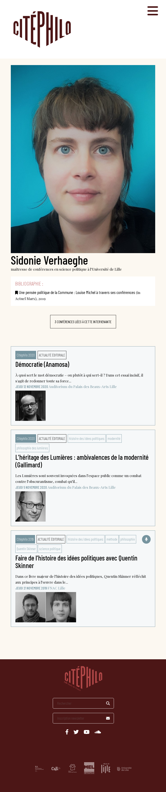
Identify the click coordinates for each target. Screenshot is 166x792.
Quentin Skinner (26, 548)
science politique (50, 548)
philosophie (127, 539)
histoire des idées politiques (86, 438)
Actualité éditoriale (52, 355)
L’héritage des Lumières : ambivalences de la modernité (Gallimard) (81, 461)
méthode (112, 539)
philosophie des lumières (32, 448)
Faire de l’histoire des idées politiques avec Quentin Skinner (76, 561)
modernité (114, 438)
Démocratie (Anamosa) (42, 364)
